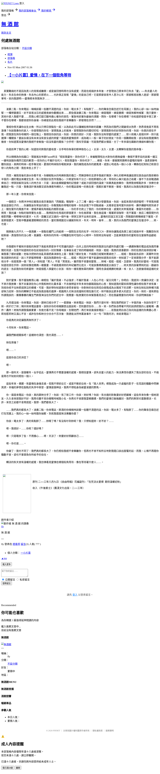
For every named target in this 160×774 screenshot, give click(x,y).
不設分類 (27, 48)
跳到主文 (6, 32)
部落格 (11, 58)
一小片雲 (26, 553)
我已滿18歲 (7, 768)
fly (2, 526)
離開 (18, 768)
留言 (23, 544)
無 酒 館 (10, 24)
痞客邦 (16, 544)
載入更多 (6, 564)
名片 (10, 62)
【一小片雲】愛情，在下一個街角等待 (39, 75)
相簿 (10, 54)
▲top (4, 558)
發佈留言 (6, 583)
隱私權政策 (97, 730)
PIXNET (56, 730)
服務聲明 (110, 730)
